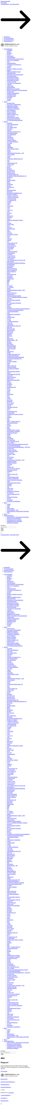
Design (9, 54)
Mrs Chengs (10, 344)
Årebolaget (10, 500)
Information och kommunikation (15, 74)
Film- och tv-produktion (13, 60)
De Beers (9, 213)
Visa (8, 487)
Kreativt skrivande (11, 81)
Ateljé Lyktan (10, 164)
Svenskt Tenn (10, 457)
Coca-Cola (9, 210)
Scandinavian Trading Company (15, 414)
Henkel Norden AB (12, 270)
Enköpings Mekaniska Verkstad (15, 220)
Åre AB (9, 498)
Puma (8, 397)
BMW (8, 181)
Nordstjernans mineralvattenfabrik (15, 357)
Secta (8, 420)
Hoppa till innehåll (5, 1)
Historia (9, 70)
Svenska (9, 99)
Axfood (9, 166)
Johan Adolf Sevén (12, 293)
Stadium (9, 437)
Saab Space (10, 404)
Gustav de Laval (11, 257)
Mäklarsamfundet (11, 345)
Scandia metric (10, 413)
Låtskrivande (10, 86)
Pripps (8, 393)
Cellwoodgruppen (11, 198)
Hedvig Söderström (12, 268)
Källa (8, 507)
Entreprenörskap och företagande (15, 59)
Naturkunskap (10, 91)
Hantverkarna (10, 266)
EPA (8, 221)
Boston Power (10, 187)
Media (5, 502)
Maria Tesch (10, 331)
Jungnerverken (10, 294)
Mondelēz (9, 343)
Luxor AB (9, 323)
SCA (8, 410)
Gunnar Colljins (11, 256)
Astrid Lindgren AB (12, 163)
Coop (8, 208)
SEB (8, 418)
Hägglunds (9, 277)
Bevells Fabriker (11, 180)
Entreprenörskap (11, 57)
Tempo (8, 465)
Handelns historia (11, 113)
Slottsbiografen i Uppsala (13, 430)
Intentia (9, 291)
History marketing (11, 111)
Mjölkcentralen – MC (12, 340)
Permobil (9, 383)
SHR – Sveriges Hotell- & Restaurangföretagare (13, 422)
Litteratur (9, 84)
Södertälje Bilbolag (12, 462)
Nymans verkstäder (12, 361)
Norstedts (9, 360)
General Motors (11, 244)
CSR (8, 211)
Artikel (8, 504)
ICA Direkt (10, 285)
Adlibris (9, 146)
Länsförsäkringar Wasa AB (14, 325)
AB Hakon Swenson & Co (14, 131)
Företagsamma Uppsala (13, 117)
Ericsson (9, 223)
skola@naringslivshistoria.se (8, 1081)
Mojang (9, 341)
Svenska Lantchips (11, 450)
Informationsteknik (11, 76)
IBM (8, 281)
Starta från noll (10, 116)
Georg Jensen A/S (11, 246)
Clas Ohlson (10, 206)
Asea (8, 160)
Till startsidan (4, 1071)
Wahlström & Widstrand (13, 491)
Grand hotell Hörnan (12, 251)
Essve (8, 226)
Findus (8, 231)
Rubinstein (9, 401)
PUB (8, 395)
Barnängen (9, 177)
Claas (8, 204)
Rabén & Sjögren (11, 377)
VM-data (9, 485)
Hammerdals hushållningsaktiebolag (16, 263)
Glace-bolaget (10, 247)
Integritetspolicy (5, 1100)
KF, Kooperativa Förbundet (14, 303)
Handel (9, 67)
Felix (8, 230)
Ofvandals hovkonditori (13, 368)
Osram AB (9, 375)
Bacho (8, 167)
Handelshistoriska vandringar (14, 520)
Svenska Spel (10, 452)
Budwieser (9, 191)
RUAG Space (10, 403)
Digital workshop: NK (12, 114)
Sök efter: (3, 525)
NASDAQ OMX (11, 347)
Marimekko (10, 333)
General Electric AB (12, 243)
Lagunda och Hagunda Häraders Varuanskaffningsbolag (15, 310)
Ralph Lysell (10, 378)
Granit (8, 250)
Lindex (9, 315)
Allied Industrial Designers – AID (15, 153)
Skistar (8, 428)
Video (8, 505)
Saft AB (9, 405)
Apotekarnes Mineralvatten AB (15, 158)
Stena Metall (10, 438)
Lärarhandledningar (9, 515)
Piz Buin (9, 385)
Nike (8, 350)
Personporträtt (10, 508)
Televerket (9, 464)
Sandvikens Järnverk (12, 407)
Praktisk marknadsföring (13, 93)
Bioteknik (9, 53)
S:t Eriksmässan (11, 440)
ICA (8, 284)
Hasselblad (9, 267)
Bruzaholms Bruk (11, 190)
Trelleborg (9, 471)
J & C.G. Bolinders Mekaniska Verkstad (17, 297)
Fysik (8, 61)
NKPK (9, 353)
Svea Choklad (10, 443)
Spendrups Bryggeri (12, 433)
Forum (8, 236)
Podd (8, 512)
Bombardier (10, 184)
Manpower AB (11, 328)
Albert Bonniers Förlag (13, 148)
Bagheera (9, 168)
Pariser (8, 381)
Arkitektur (9, 50)
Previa (8, 388)
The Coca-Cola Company (13, 468)
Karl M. (9, 301)
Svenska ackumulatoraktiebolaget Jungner (17, 444)
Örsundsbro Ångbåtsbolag (13, 501)
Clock (8, 207)
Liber (8, 313)
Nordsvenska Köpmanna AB (14, 358)
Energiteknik (10, 56)
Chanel (9, 203)
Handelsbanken (11, 264)
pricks (8, 391)
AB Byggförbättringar (12, 124)
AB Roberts (10, 137)
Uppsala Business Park (13, 477)
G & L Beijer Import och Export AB (16, 260)
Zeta (8, 495)
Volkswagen (10, 488)
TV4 (8, 472)
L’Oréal (9, 320)
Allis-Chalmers (11, 154)
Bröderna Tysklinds (12, 194)
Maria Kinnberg (11, 330)
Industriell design (11, 73)
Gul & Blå (9, 254)
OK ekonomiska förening (13, 371)
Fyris (8, 237)
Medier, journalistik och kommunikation (17, 90)
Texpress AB (10, 467)
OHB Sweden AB (11, 365)
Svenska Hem (10, 448)
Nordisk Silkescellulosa (13, 355)
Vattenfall (9, 484)
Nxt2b (8, 363)
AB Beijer (9, 123)
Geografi (9, 66)
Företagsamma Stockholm (13, 119)
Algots (8, 150)
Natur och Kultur (11, 348)
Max (8, 337)
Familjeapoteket (11, 228)
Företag (6, 121)
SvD (8, 455)
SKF (8, 427)
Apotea (9, 156)
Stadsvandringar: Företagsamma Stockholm (18, 511)
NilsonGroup (10, 351)
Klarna (8, 305)
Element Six (10, 216)
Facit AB (9, 227)
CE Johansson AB (11, 200)
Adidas (9, 144)
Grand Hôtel (10, 248)
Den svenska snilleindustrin (14, 104)
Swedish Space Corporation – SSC (16, 460)
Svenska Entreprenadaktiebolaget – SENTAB (18, 447)
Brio (8, 188)
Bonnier (9, 186)
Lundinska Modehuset (12, 321)
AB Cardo (9, 126)
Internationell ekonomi (12, 77)
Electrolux (9, 217)
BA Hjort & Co (11, 170)
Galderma (9, 238)
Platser (5, 514)
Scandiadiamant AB (12, 411)
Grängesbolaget (11, 253)
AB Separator (10, 138)
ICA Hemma (10, 287)
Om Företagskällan (8, 38)
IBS (8, 283)
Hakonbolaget (10, 261)
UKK (8, 475)
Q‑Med (9, 398)
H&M (8, 280)
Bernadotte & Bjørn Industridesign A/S (17, 176)
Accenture (9, 143)
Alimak (9, 151)
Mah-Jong (9, 327)
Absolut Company (11, 140)
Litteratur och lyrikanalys (13, 109)
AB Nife (9, 136)
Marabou (9, 334)
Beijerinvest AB (11, 173)
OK (8, 370)
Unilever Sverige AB (12, 474)
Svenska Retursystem (12, 451)
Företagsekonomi (11, 63)
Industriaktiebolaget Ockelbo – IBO (16, 290)
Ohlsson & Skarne (11, 367)
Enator (8, 218)
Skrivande (9, 97)
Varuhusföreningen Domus (14, 482)
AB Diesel (9, 128)
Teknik (8, 100)
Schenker (9, 417)
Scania (8, 415)
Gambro (9, 240)
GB (8, 241)
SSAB (8, 435)
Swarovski (9, 458)
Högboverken (10, 278)
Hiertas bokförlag (11, 271)
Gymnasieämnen (8, 49)
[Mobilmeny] (1, 532)
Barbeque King (11, 171)
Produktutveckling (11, 94)
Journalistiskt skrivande (13, 80)
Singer (8, 424)
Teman (5, 101)
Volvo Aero (10, 490)
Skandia (9, 425)
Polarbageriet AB (11, 387)
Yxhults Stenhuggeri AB (13, 494)
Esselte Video (10, 224)
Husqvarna (9, 276)
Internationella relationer (13, 79)
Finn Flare (9, 233)
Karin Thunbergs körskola (13, 300)
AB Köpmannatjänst (12, 133)
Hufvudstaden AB (11, 274)
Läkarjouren (10, 324)
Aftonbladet (10, 147)
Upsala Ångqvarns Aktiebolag (14, 480)
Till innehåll (4, 2)
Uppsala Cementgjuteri (13, 478)
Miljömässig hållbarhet (12, 107)
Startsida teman (11, 103)
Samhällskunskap (11, 96)
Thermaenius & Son (12, 470)
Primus (8, 390)
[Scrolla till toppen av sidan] (1, 1103)
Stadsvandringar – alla (12, 510)
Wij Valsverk (10, 492)
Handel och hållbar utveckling (14, 69)
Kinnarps (9, 304)
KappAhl (9, 298)
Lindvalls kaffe (11, 317)
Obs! (8, 364)
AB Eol (9, 130)
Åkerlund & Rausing (12, 497)
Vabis (8, 481)
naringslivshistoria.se (9, 39)
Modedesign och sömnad (13, 89)
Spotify (9, 434)
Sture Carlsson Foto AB (13, 441)
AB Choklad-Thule (12, 127)
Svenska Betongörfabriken (13, 445)
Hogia (8, 273)
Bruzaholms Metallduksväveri (14, 193)
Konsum (9, 307)
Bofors (8, 183)
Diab (8, 214)
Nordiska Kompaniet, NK (13, 354)
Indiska (9, 288)
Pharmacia (9, 384)
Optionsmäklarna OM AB (13, 374)
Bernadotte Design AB (12, 174)
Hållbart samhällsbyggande (14, 71)
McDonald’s (10, 338)
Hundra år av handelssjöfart (14, 518)
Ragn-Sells (9, 400)
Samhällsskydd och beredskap (14, 521)
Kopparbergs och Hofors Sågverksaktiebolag (18, 308)
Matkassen (9, 335)
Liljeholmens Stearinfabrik (13, 314)
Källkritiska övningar (12, 106)
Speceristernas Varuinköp (13, 431)
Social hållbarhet (11, 110)
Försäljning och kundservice (14, 64)
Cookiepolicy (4, 1098)
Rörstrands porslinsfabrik (13, 380)
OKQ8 (8, 373)
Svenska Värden (11, 454)
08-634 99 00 (4, 1079)
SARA (8, 408)
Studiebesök (7, 37)
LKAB (9, 318)
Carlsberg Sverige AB (12, 196)
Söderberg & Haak (11, 461)
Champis (9, 201)
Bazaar (8, 178)
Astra (8, 161)
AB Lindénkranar (11, 134)
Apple (8, 157)
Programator (10, 394)
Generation (11, 1092)
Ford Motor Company (12, 234)
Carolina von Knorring (12, 197)
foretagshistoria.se (8, 41)
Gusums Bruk (10, 258)
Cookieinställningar (5, 1095)
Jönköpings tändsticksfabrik (14, 295)
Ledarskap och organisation (14, 83)
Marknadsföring (11, 87)
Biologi (9, 51)
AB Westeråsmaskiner (12, 141)
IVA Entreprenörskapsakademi (14, 120)
